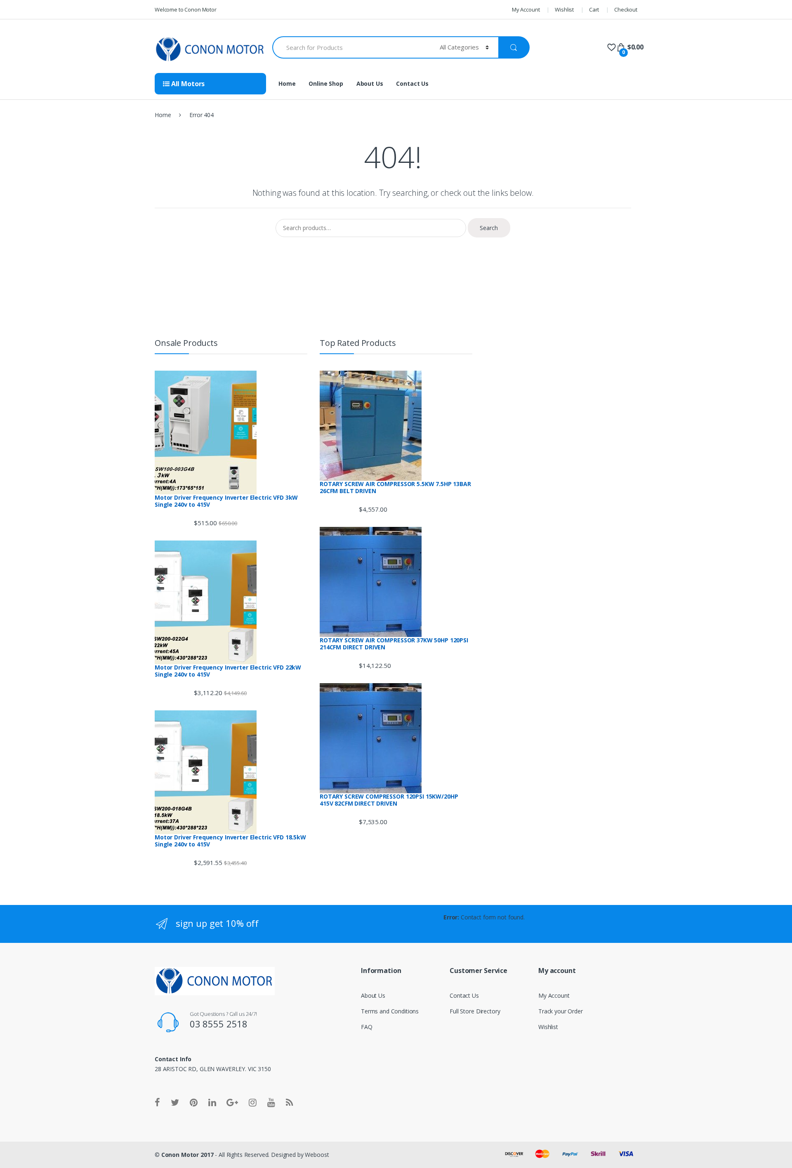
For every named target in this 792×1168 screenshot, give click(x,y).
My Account (526, 9)
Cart (594, 9)
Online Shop (326, 83)
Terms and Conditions (390, 1011)
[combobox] (351, 47)
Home (286, 83)
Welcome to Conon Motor (186, 9)
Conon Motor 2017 (187, 1155)
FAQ (366, 1027)
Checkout (625, 9)
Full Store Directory (475, 1011)
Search (489, 228)
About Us (369, 83)
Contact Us (412, 83)
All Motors (187, 83)
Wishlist (564, 9)
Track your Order (560, 1011)
